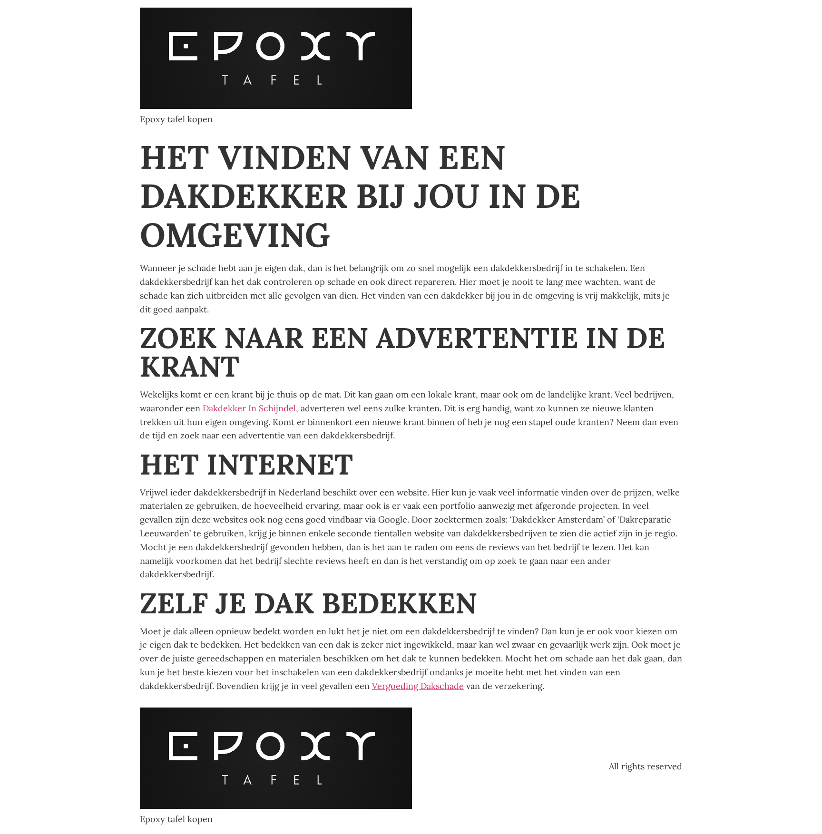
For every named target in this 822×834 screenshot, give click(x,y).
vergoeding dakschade (418, 685)
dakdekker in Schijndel (249, 408)
